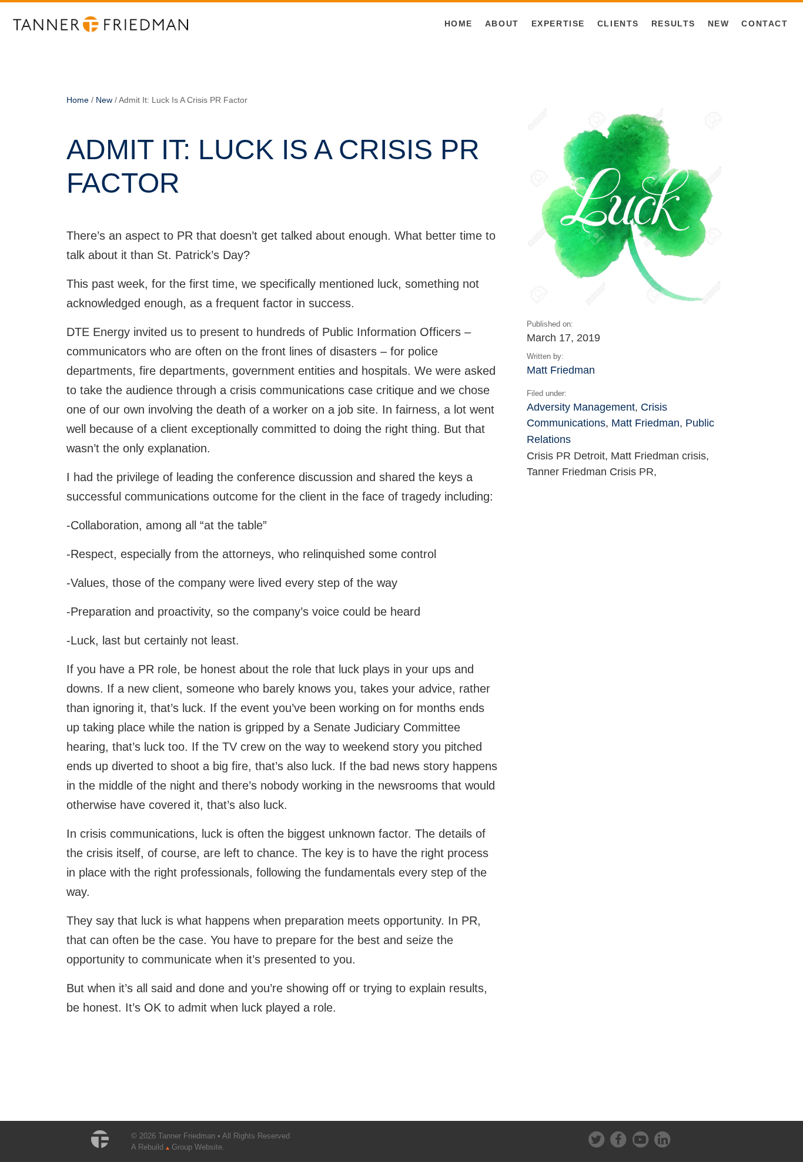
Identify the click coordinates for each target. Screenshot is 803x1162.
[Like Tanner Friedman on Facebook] (619, 1137)
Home (458, 23)
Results (673, 23)
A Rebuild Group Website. (178, 1147)
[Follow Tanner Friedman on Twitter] (597, 1137)
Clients (618, 23)
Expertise (558, 23)
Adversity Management (581, 407)
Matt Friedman (561, 370)
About (502, 23)
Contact (764, 23)
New (719, 23)
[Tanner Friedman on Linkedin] (662, 1137)
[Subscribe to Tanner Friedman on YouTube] (641, 1137)
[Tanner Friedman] (100, 23)
